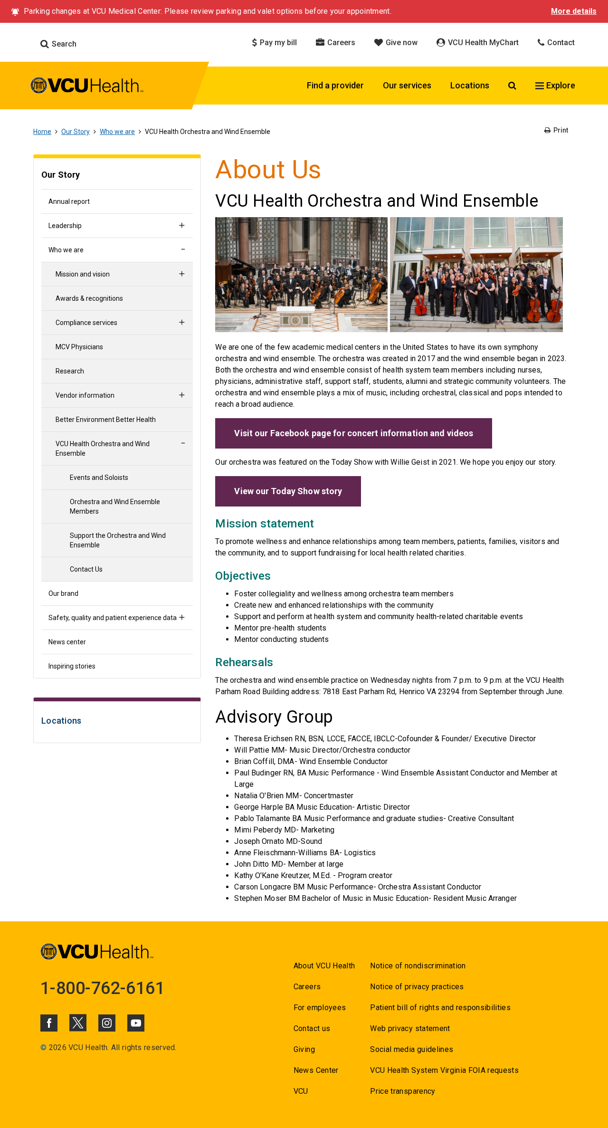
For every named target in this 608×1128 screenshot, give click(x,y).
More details (574, 11)
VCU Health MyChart (482, 42)
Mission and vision (83, 274)
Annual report (69, 201)
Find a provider (335, 85)
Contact (560, 42)
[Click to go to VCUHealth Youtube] (135, 1023)
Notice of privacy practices (417, 986)
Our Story (75, 131)
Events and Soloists (99, 477)
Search (63, 43)
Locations (469, 85)
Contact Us (86, 569)
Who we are (117, 131)
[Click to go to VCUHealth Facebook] (48, 1023)
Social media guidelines (411, 1049)
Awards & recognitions (89, 298)
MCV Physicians (79, 347)
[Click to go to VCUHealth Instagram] (106, 1023)
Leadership (65, 225)
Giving (304, 1049)
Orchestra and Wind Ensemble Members (115, 506)
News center (67, 642)
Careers (340, 42)
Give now (401, 42)
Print (560, 130)
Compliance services (86, 322)
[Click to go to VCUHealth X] (77, 1022)
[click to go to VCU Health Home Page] (87, 86)
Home (42, 131)
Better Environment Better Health (106, 419)
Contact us (312, 1028)
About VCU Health (324, 965)
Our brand (63, 593)
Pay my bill (277, 42)
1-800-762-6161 (102, 988)
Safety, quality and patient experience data (112, 617)
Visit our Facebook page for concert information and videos (353, 433)
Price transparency (402, 1091)
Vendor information (85, 395)
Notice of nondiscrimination (418, 965)
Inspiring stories (71, 666)
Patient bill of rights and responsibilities (440, 1007)
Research (70, 371)
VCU (301, 1091)
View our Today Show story (288, 491)
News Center (316, 1070)
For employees (320, 1007)
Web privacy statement (410, 1028)
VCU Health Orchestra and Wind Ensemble (103, 448)
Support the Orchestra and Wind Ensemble (118, 540)
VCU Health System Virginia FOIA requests (444, 1070)
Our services (407, 85)
